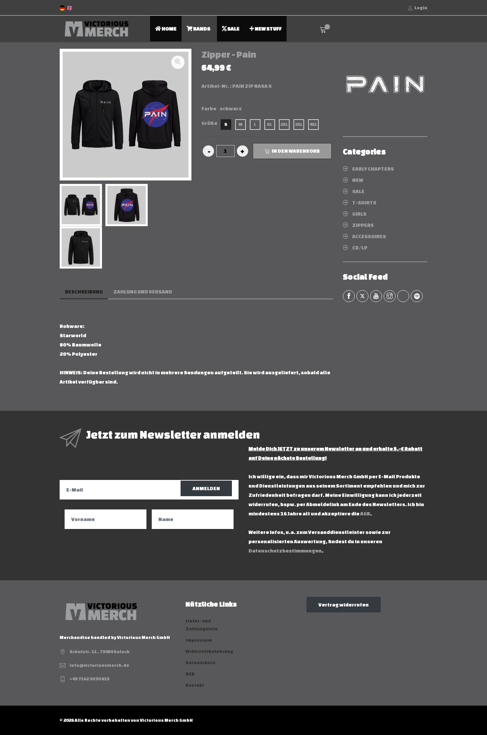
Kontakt (195, 685)
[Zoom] (178, 62)
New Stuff (268, 28)
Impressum (199, 640)
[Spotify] (417, 296)
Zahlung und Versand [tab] (142, 291)
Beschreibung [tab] (84, 291)
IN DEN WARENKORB (296, 151)
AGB (365, 513)
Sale (233, 28)
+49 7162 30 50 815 (89, 678)
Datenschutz (201, 662)
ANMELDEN (206, 488)
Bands (201, 28)
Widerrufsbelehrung (209, 651)
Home (169, 28)
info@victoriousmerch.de (99, 665)
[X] (362, 296)
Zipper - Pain (228, 54)
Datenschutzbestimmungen (285, 550)
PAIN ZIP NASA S (252, 86)
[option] (81, 205)
